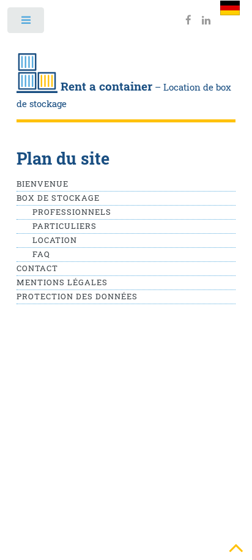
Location (54, 239)
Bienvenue (43, 183)
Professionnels (71, 211)
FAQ (41, 253)
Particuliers (64, 225)
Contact (37, 268)
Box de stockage (58, 197)
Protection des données (77, 296)
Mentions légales (62, 282)
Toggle (26, 23)
